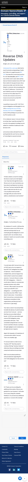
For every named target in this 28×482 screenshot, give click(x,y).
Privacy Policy (5, 452)
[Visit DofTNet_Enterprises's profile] (5, 42)
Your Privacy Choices (7, 455)
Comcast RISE (17, 455)
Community (4, 449)
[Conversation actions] (24, 52)
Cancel (13, 438)
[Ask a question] (20, 478)
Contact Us (4, 446)
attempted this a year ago (10, 68)
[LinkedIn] (14, 469)
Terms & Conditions (19, 446)
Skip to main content (6, 5)
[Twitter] (18, 469)
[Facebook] (9, 469)
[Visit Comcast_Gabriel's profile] (5, 380)
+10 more (10, 380)
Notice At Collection (7, 458)
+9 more (10, 169)
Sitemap (16, 449)
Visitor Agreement (6, 461)
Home (3, 7)
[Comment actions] (23, 174)
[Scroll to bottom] (24, 478)
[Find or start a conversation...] (25, 19)
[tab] (5, 156)
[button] (4, 142)
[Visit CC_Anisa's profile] (5, 169)
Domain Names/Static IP (10, 25)
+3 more (10, 215)
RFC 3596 (20, 76)
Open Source (17, 452)
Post (22, 438)
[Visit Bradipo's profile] (5, 258)
